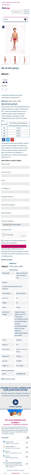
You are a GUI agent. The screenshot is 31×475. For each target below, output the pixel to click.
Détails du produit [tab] (6, 260)
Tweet (8, 139)
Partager (3, 139)
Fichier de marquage (7, 221)
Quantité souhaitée (7, 196)
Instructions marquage (8, 205)
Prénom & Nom (6, 172)
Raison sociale (5, 164)
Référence (4, 101)
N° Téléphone (5, 188)
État (2, 379)
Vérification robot (6, 230)
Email (3, 180)
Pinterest (12, 139)
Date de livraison (6, 213)
